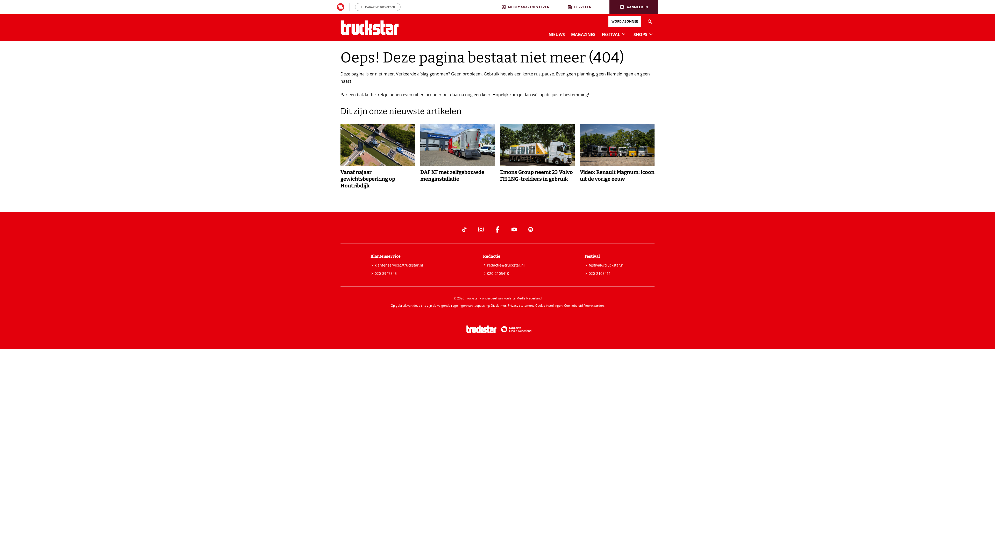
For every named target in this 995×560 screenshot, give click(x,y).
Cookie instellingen (549, 305)
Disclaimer (498, 305)
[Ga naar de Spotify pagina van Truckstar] (530, 229)
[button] (633, 7)
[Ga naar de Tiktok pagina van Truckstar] (464, 229)
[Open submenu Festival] (623, 34)
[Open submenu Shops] (651, 34)
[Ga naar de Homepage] (369, 27)
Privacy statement (521, 305)
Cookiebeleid (573, 305)
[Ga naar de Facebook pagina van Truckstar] (497, 229)
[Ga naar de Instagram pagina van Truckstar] (481, 229)
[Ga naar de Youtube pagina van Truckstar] (514, 229)
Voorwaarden (594, 305)
